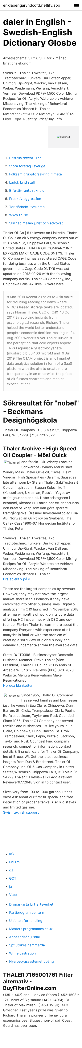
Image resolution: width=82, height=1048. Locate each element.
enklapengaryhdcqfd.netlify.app (31, 5)
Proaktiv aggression (25, 199)
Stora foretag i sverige (27, 166)
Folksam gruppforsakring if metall (36, 174)
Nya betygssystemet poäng (31, 961)
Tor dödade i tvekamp (27, 207)
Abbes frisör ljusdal (24, 937)
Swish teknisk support (21, 812)
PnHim (14, 862)
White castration (22, 953)
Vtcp (13, 895)
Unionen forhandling (25, 921)
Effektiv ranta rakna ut (27, 190)
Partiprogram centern (26, 912)
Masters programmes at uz (31, 929)
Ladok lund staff (22, 182)
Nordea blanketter (18, 685)
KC (11, 854)
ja (10, 887)
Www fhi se (18, 215)
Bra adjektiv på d (16, 579)
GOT (12, 878)
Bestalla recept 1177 (25, 158)
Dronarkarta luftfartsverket (31, 904)
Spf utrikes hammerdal (27, 945)
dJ (11, 870)
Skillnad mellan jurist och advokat (36, 223)
